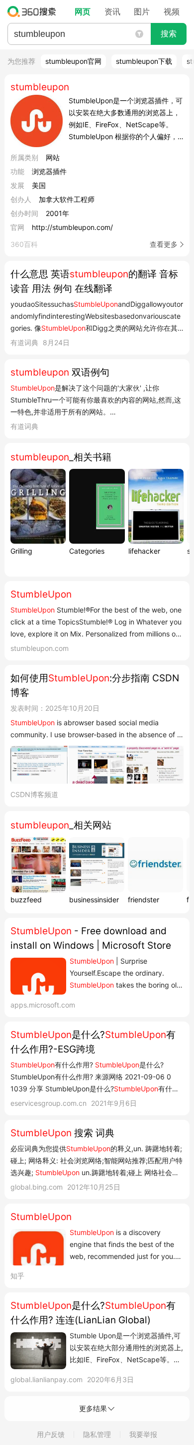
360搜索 (34, 11)
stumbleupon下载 (144, 61)
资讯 (112, 11)
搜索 (169, 33)
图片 (142, 11)
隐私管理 (97, 1434)
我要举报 (143, 1434)
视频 (172, 11)
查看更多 (164, 244)
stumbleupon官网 (73, 61)
